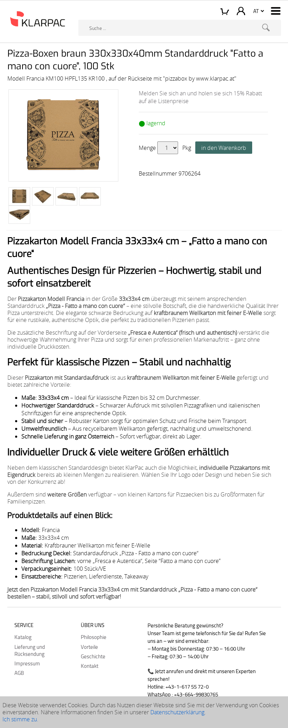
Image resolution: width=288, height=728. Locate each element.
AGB (19, 672)
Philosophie (93, 636)
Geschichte (93, 656)
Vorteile (89, 646)
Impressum (27, 663)
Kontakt (89, 665)
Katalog (23, 636)
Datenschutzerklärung (177, 712)
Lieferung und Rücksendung (29, 650)
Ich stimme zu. (20, 719)
